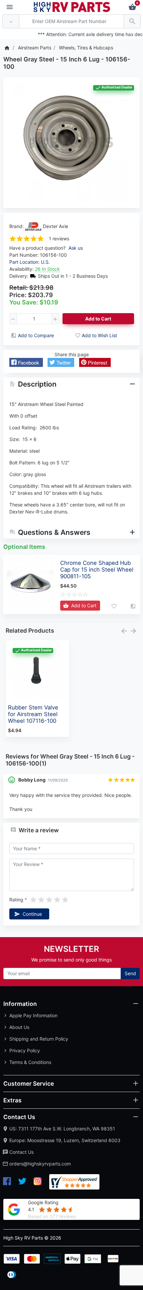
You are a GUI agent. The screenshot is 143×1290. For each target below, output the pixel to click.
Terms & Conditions (30, 1062)
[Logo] (72, 6)
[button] (26, 362)
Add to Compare (36, 335)
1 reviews (59, 238)
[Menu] (9, 7)
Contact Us (21, 1152)
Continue (32, 914)
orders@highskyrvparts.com (40, 1163)
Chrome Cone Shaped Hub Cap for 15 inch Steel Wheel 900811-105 (96, 570)
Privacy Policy (24, 1050)
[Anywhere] (10, 21)
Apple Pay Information (33, 1015)
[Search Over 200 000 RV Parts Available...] (132, 21)
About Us (19, 1027)
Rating (16, 899)
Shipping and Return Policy (38, 1039)
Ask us (76, 248)
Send (130, 973)
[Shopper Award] (74, 1182)
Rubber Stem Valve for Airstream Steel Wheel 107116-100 (33, 714)
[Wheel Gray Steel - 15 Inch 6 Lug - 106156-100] (71, 142)
